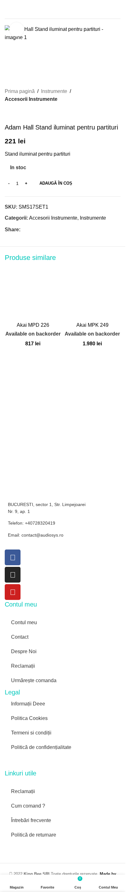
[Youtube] (13, 592)
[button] (11, 312)
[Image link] (33, 761)
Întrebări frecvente (31, 820)
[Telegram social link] (54, 229)
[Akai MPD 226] (33, 291)
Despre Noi (24, 651)
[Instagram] (13, 575)
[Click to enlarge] (16, 29)
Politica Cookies (29, 718)
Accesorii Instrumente (31, 99)
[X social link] (32, 229)
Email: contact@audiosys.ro (35, 535)
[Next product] (23, 113)
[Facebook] (13, 557)
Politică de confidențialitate (41, 747)
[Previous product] (8, 113)
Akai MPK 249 (92, 325)
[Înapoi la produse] (16, 113)
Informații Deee (28, 703)
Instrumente (54, 91)
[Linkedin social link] (47, 229)
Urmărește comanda (33, 680)
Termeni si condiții (31, 732)
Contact (19, 637)
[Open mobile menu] (7, 9)
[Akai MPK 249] (92, 291)
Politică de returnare (33, 834)
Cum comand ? (28, 806)
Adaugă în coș (55, 183)
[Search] (118, 9)
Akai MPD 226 (33, 325)
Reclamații (23, 666)
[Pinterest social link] (39, 229)
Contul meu (24, 622)
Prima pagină (20, 91)
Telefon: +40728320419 (31, 523)
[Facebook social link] (24, 229)
